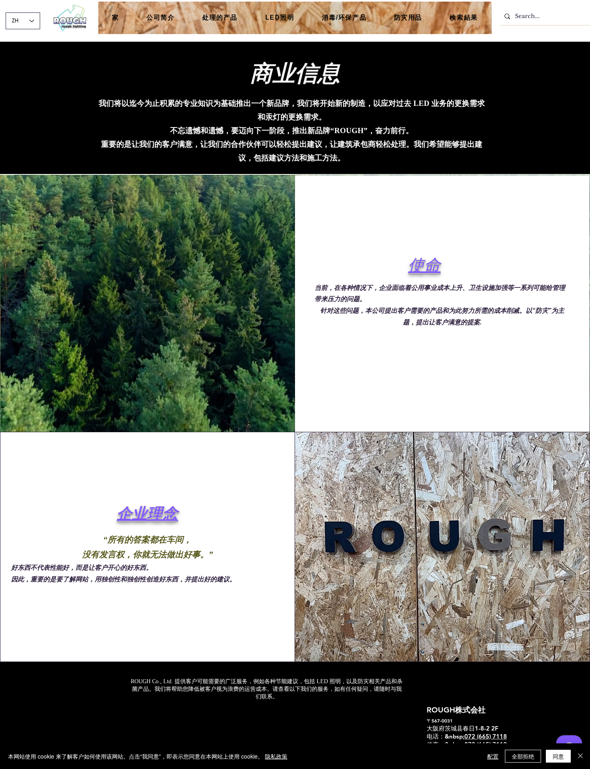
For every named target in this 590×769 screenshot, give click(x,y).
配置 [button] (492, 756)
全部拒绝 (523, 756)
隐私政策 (276, 756)
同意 (558, 756)
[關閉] (580, 756)
